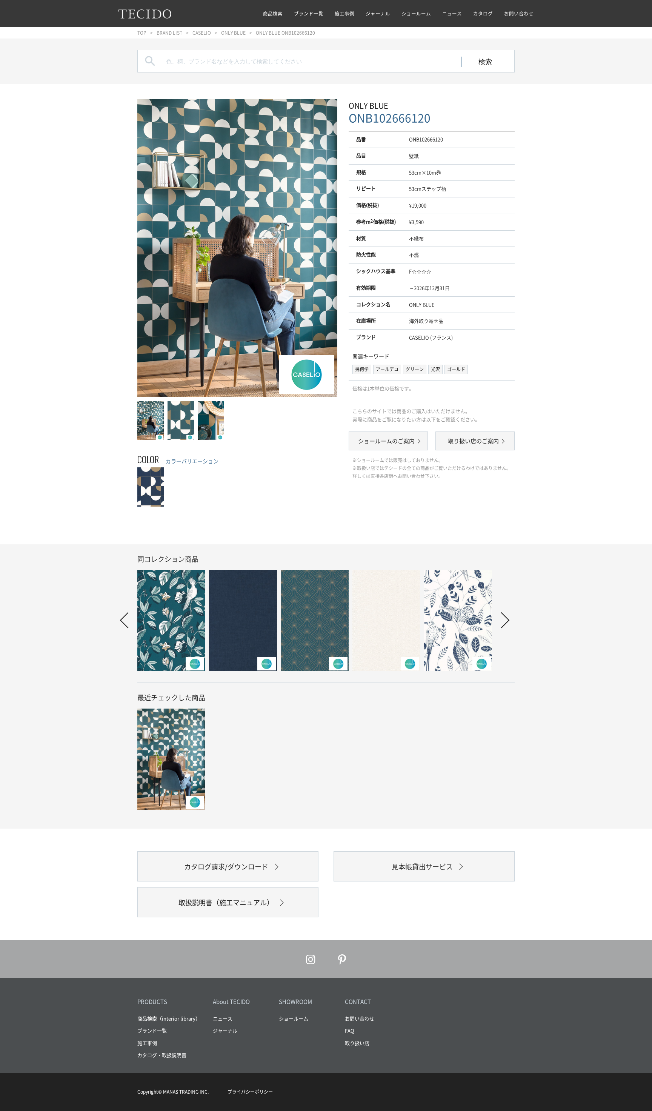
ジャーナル (378, 13)
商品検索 (273, 13)
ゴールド (456, 369)
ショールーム (416, 13)
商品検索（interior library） (168, 1018)
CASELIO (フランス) (431, 337)
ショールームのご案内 (386, 441)
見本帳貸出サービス (422, 866)
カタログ (483, 13)
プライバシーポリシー (250, 1091)
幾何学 (362, 369)
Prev (150, 248)
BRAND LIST (169, 32)
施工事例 (344, 13)
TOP (141, 32)
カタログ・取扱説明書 (161, 1055)
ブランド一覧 (308, 13)
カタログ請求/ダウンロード (226, 866)
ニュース (452, 13)
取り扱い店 (357, 1042)
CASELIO (201, 32)
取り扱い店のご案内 (473, 441)
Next (324, 248)
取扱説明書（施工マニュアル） (226, 902)
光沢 (435, 369)
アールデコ (387, 369)
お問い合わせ (519, 13)
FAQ (349, 1030)
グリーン (415, 369)
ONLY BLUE (233, 32)
